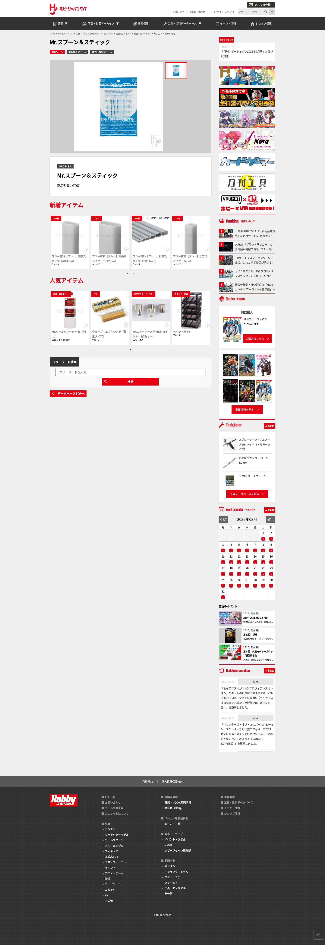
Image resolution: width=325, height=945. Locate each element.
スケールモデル (114, 845)
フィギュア (111, 851)
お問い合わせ (197, 12)
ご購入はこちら (255, 338)
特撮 (107, 878)
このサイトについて (223, 12)
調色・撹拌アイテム (102, 51)
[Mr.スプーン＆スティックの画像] (176, 70)
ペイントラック (182, 331)
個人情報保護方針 (172, 781)
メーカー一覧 (172, 823)
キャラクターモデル (117, 834)
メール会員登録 (114, 808)
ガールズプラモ (114, 840)
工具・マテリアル (115, 862)
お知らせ (178, 12)
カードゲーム (113, 884)
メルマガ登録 (262, 4)
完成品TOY (111, 856)
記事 (255, 682)
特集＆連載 (171, 797)
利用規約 (147, 781)
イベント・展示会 (175, 839)
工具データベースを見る (244, 494)
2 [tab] (133, 274)
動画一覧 (170, 860)
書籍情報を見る (244, 409)
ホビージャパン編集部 (178, 850)
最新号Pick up (173, 808)
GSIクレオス (65, 166)
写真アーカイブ (174, 834)
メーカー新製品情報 (176, 818)
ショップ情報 (232, 813)
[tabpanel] (70, 242)
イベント (110, 867)
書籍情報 (229, 797)
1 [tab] (128, 274)
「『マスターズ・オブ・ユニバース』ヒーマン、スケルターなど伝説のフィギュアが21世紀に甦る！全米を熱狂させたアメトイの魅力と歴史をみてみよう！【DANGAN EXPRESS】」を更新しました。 (247, 733)
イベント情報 (232, 808)
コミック (110, 889)
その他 (109, 900)
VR (106, 895)
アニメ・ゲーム (114, 873)
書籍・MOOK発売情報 (178, 802)
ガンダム (110, 829)
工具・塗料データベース (238, 802)
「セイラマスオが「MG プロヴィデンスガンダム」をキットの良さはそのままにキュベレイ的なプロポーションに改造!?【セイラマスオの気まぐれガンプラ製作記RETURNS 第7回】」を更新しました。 (247, 697)
